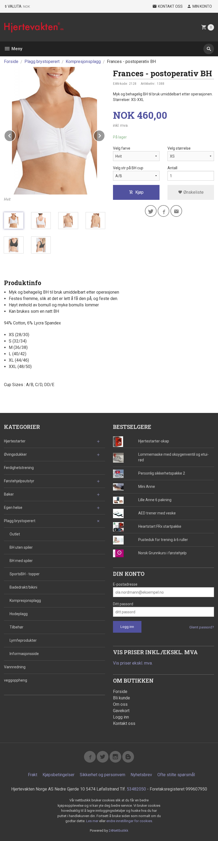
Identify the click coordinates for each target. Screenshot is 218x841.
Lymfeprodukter (23, 640)
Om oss (120, 704)
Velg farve (121, 148)
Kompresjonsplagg (25, 600)
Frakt (32, 774)
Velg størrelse (179, 148)
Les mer (92, 821)
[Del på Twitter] (151, 211)
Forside (11, 61)
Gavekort (121, 710)
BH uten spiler (21, 547)
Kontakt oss (124, 723)
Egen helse (13, 507)
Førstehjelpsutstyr (19, 481)
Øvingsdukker (15, 454)
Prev (15, 135)
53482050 (136, 789)
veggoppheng (15, 680)
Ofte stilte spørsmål (176, 774)
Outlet (15, 534)
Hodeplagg (19, 614)
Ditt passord (123, 604)
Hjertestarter (15, 441)
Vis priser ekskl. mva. (133, 663)
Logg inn (121, 717)
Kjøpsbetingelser (58, 774)
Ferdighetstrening (19, 468)
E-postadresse (125, 584)
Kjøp (139, 192)
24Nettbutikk (118, 830)
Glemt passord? (201, 627)
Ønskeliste (193, 192)
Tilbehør (16, 627)
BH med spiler (21, 561)
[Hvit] (54, 131)
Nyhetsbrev (141, 774)
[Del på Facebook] (163, 211)
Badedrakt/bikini (23, 587)
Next (104, 135)
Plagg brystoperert (19, 521)
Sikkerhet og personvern (102, 774)
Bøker (9, 494)
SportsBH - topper (25, 574)
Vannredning (15, 667)
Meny (16, 48)
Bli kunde (121, 697)
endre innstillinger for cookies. (129, 821)
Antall (172, 168)
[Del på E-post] (176, 211)
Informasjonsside (24, 654)
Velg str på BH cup (128, 168)
